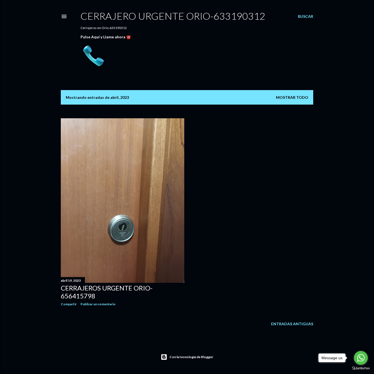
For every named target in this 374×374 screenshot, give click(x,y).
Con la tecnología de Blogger (191, 357)
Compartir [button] (69, 304)
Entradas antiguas (292, 323)
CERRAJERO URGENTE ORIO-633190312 (172, 16)
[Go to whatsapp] (361, 358)
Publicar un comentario (98, 304)
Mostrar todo (292, 97)
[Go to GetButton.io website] (361, 368)
